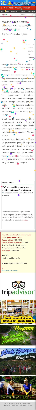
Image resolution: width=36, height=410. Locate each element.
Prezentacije (5, 11)
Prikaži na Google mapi (10, 270)
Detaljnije (25, 220)
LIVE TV (4, 14)
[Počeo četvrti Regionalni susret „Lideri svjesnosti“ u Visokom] (18, 200)
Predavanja (31, 11)
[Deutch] (34, 2)
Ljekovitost (14, 11)
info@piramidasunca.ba (11, 258)
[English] (30, 2)
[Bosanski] (32, 2)
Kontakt (23, 11)
